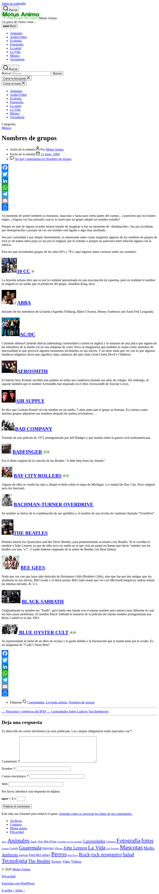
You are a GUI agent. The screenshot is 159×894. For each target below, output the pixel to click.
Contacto (16, 824)
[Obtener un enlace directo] (33, 271)
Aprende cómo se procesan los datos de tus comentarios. (95, 814)
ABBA (24, 302)
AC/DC (27, 334)
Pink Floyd (72, 855)
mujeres (23, 855)
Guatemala (30, 847)
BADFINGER (27, 452)
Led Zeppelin (112, 848)
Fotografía (16, 44)
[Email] (79, 200)
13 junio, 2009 (50, 154)
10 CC (23, 271)
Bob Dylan (50, 841)
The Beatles (39, 861)
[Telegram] (79, 194)
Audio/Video (18, 37)
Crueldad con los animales (69, 842)
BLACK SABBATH (43, 601)
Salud (128, 854)
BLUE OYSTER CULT (43, 632)
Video (66, 861)
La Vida (15, 52)
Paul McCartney (39, 855)
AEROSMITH (32, 371)
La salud (15, 48)
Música (14, 55)
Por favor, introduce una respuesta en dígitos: (31, 791)
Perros (59, 854)
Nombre (8, 768)
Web (5, 784)
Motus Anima (55, 149)
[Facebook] (79, 167)
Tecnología (17, 59)
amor (4, 842)
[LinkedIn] (79, 180)
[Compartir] (79, 207)
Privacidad (17, 832)
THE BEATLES (30, 533)
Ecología (16, 40)
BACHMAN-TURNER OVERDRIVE (53, 504)
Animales (16, 33)
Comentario (10, 761)
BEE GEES (32, 567)
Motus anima (18, 828)
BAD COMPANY (33, 429)
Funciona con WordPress (18, 883)
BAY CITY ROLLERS (37, 475)
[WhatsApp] (79, 187)
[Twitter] (79, 174)
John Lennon (75, 847)
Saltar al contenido (14, 3)
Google (14, 848)
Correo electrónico (15, 776)
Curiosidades (35, 702)
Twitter (56, 862)
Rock (84, 854)
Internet (48, 848)
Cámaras (111, 841)
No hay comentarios (43, 159)
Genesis (5, 848)
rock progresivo (106, 854)
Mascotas (131, 847)
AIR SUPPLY (30, 401)
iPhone (59, 848)
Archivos (16, 821)
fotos (147, 840)
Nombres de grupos (81, 702)
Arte (40, 841)
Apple (33, 841)
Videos (76, 861)
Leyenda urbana (56, 702)
